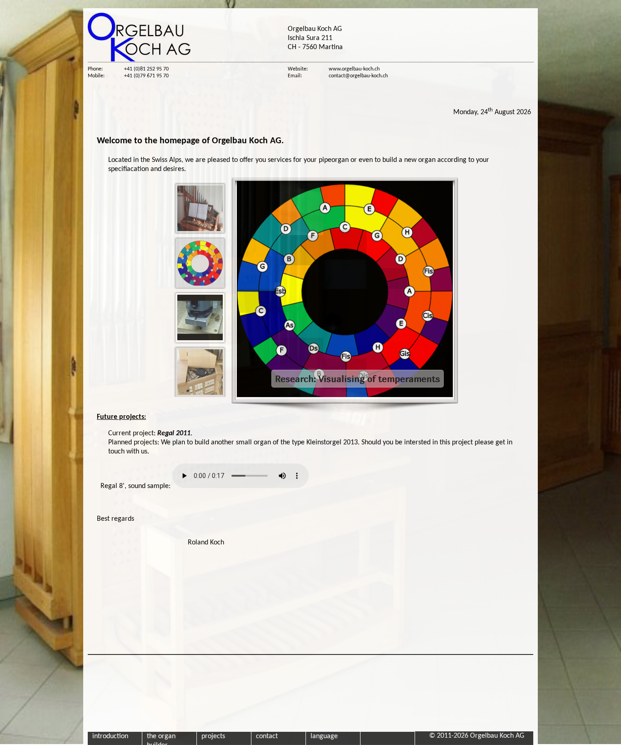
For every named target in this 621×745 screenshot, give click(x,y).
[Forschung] (200, 263)
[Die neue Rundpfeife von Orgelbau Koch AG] (200, 317)
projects (213, 736)
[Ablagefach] (200, 372)
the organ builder (161, 739)
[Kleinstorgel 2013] (200, 208)
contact (267, 736)
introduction (110, 736)
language (324, 736)
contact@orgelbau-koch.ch (358, 76)
